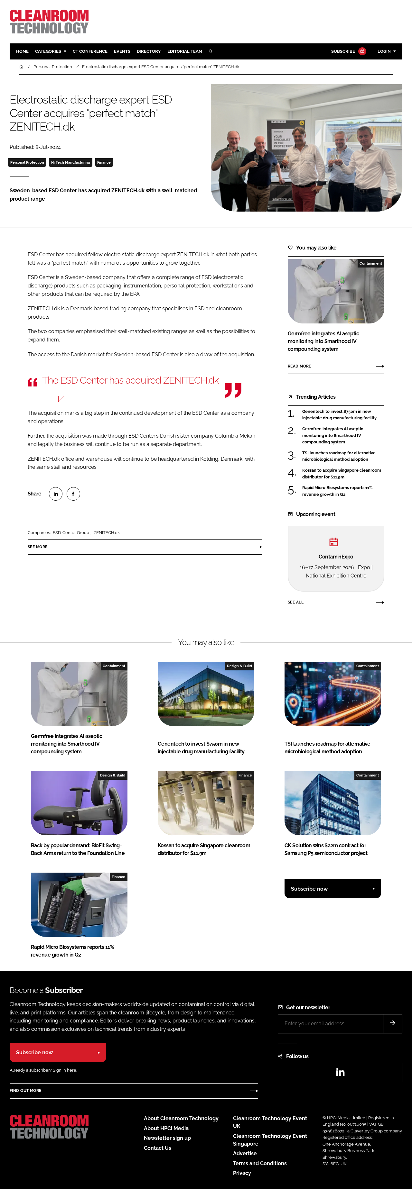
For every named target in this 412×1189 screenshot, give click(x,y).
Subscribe (343, 51)
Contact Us (157, 1148)
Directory (149, 51)
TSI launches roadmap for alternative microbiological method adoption (339, 456)
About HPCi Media (166, 1128)
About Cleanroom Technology (181, 1118)
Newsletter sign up (167, 1138)
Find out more (25, 1090)
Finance (104, 162)
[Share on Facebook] (73, 494)
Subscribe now (309, 889)
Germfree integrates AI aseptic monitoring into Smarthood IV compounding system (332, 435)
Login (384, 51)
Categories (48, 51)
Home (22, 51)
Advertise (245, 1153)
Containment (371, 263)
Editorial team (184, 51)
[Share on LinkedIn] (55, 494)
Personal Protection (27, 162)
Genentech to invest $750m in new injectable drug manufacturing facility (339, 415)
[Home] (21, 66)
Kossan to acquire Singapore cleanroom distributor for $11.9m (341, 473)
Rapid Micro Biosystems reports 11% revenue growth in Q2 (337, 491)
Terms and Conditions (260, 1163)
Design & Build (239, 666)
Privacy (242, 1173)
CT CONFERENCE (90, 51)
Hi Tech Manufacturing (70, 162)
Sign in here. (65, 1070)
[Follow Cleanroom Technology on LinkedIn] (340, 1074)
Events (122, 51)
